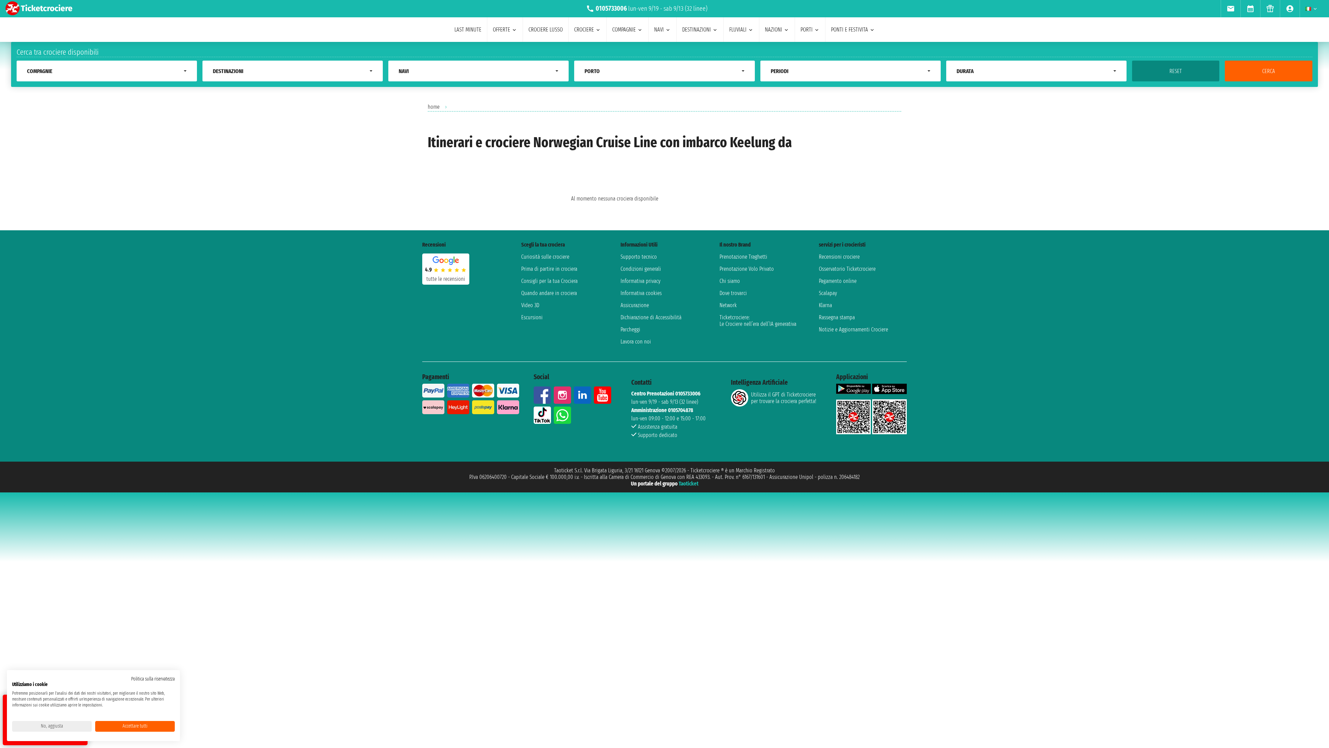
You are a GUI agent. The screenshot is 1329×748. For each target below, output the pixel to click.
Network (728, 305)
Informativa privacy (640, 281)
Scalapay (828, 293)
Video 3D (530, 305)
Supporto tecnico (639, 256)
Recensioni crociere (839, 256)
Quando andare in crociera (549, 293)
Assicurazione (635, 305)
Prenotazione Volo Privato (747, 269)
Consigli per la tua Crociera (549, 281)
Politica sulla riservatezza (153, 679)
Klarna (825, 305)
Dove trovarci (733, 293)
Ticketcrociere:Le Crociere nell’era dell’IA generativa (758, 320)
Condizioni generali (641, 269)
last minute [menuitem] (467, 29)
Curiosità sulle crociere (545, 256)
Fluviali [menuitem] (738, 29)
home (434, 107)
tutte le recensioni (445, 279)
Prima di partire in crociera (549, 269)
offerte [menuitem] (501, 29)
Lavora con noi (636, 341)
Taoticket (688, 483)
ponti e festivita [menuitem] (849, 29)
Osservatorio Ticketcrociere (847, 269)
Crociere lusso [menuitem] (545, 29)
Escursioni (532, 317)
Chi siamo (730, 281)
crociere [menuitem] (584, 29)
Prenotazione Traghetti (743, 256)
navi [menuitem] (659, 29)
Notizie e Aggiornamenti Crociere (853, 329)
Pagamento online (838, 281)
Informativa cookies (641, 293)
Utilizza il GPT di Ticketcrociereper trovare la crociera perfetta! (783, 397)
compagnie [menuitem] (624, 29)
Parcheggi (630, 329)
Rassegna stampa (837, 317)
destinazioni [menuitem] (696, 29)
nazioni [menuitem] (773, 29)
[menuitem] (1230, 8)
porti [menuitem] (807, 29)
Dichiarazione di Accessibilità (651, 317)
